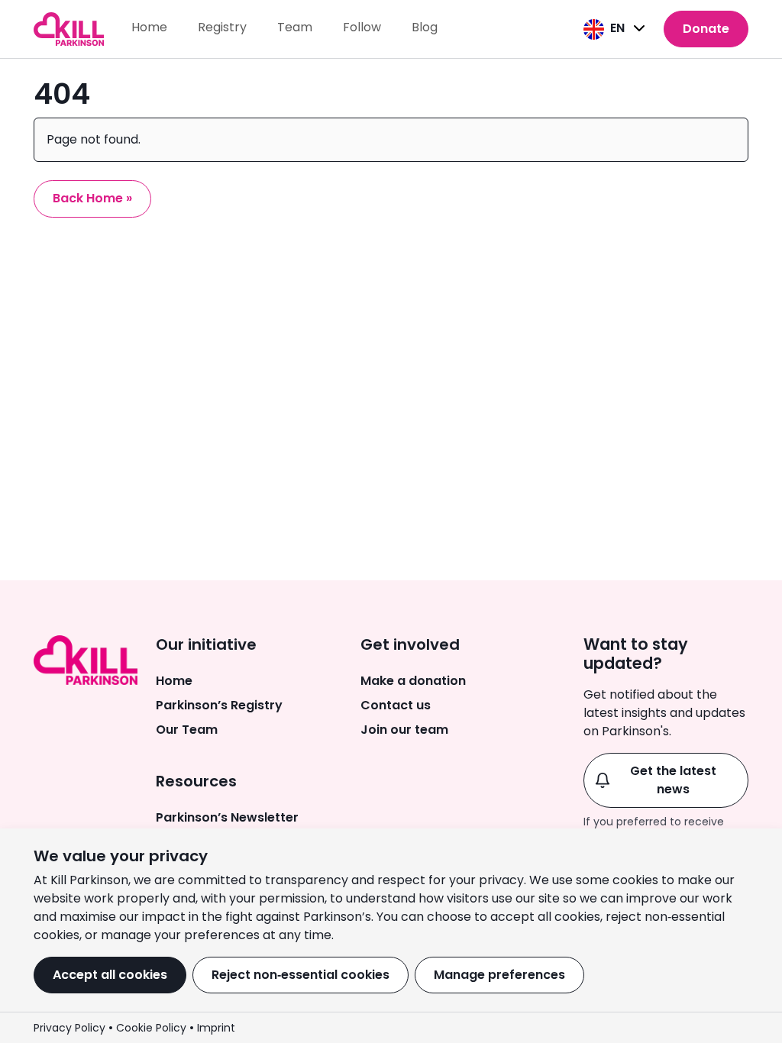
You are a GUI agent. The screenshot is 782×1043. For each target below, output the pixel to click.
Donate (706, 28)
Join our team (404, 729)
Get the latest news (673, 780)
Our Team (187, 729)
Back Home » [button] (92, 198)
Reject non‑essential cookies (300, 974)
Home (174, 680)
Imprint (216, 1027)
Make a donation (413, 680)
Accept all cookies (110, 974)
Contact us (395, 705)
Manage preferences (499, 974)
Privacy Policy (69, 1027)
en (617, 28)
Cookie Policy (151, 1027)
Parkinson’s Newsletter (227, 817)
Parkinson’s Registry (219, 705)
